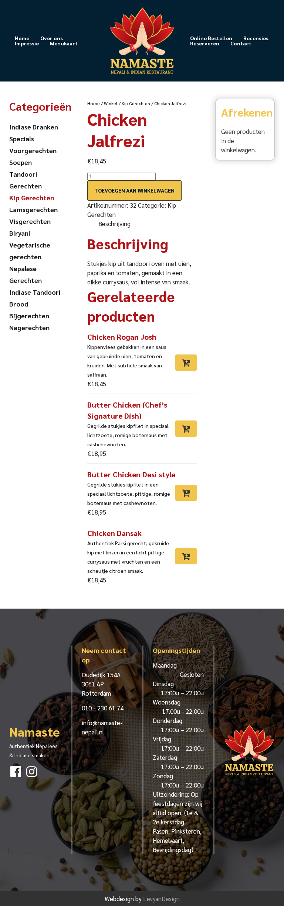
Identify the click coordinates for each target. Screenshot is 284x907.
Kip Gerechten (136, 103)
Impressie (27, 43)
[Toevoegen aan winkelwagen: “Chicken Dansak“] (186, 556)
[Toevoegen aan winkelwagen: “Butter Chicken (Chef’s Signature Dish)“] (186, 428)
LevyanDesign (161, 898)
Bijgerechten (29, 315)
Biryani (19, 233)
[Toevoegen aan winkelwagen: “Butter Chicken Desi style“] (186, 493)
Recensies (255, 38)
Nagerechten (29, 327)
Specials (21, 138)
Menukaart (64, 43)
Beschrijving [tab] (114, 223)
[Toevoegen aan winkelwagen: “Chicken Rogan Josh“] (186, 362)
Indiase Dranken (33, 126)
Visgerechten (30, 221)
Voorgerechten (33, 150)
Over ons (51, 38)
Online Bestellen (211, 38)
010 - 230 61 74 (103, 708)
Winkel (111, 103)
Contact (240, 43)
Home (22, 38)
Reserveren (204, 43)
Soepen (20, 162)
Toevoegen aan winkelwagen (134, 190)
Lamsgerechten (33, 209)
